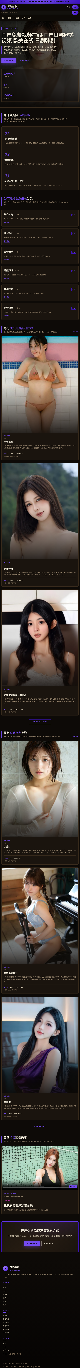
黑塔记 (7, 1102)
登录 (68, 7)
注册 (75, 7)
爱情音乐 (6, 1322)
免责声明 (37, 1366)
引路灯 (7, 846)
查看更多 (7, 222)
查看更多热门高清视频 (40, 722)
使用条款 (29, 1366)
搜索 (75, 12)
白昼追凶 (8, 442)
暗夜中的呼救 (11, 973)
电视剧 (16, 18)
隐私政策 (21, 1366)
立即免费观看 (8, 60)
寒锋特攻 (8, 568)
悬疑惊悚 (6, 1326)
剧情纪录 (6, 1332)
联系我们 (13, 1366)
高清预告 (6, 1350)
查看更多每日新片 (40, 1126)
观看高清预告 (24, 60)
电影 (9, 18)
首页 (3, 18)
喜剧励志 (6, 1329)
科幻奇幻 (6, 1319)
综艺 (23, 18)
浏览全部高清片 (32, 1243)
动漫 (30, 18)
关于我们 (5, 1366)
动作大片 (6, 1315)
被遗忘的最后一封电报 (15, 695)
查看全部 (76, 331)
